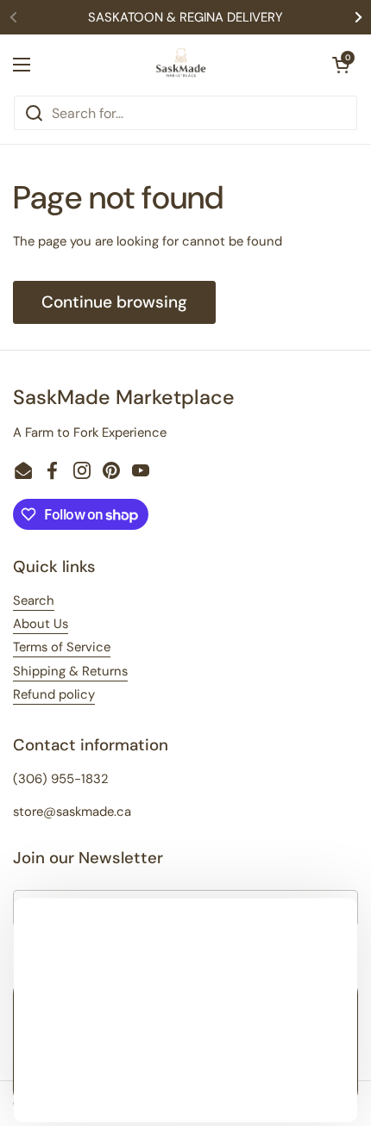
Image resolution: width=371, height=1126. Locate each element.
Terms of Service (61, 647)
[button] (341, 64)
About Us (40, 623)
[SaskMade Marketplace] (181, 64)
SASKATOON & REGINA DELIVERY (185, 17)
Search (33, 600)
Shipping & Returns (70, 671)
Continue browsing (114, 302)
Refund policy (54, 694)
